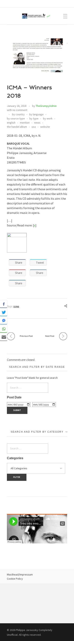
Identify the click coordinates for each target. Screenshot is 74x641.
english (11, 122)
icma (16, 306)
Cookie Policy (15, 578)
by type (33, 118)
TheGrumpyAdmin (46, 106)
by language (36, 114)
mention (25, 122)
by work (47, 118)
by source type (16, 118)
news (37, 122)
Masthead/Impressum (20, 574)
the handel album (17, 126)
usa (34, 126)
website (45, 126)
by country (18, 114)
